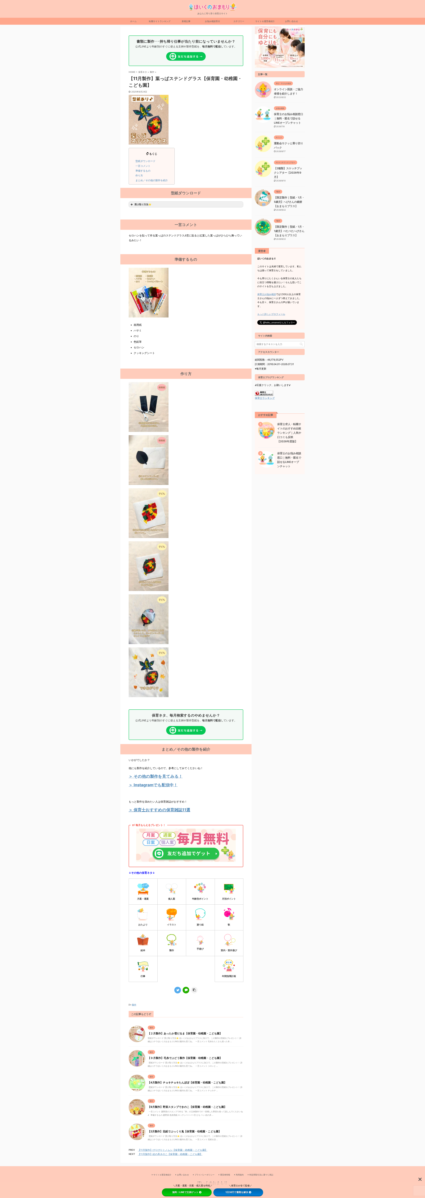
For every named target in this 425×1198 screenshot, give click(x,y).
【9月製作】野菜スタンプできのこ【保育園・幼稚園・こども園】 (187, 1106)
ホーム (133, 21)
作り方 (139, 175)
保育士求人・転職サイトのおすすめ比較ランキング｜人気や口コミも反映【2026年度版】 (289, 432)
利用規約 (240, 1174)
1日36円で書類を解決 (236, 1192)
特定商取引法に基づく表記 (261, 1174)
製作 (134, 1004)
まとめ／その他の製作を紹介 (151, 180)
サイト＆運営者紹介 (265, 21)
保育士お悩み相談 (266, 294)
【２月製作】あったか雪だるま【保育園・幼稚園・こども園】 (185, 1033)
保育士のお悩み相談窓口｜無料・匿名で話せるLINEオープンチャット (288, 118)
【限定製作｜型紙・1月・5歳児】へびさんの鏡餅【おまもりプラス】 (289, 202)
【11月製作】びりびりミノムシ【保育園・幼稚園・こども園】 (172, 1150)
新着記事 (186, 21)
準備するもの (142, 170)
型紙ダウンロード (145, 161)
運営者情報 (225, 1174)
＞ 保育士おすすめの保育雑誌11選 (159, 809)
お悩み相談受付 (212, 21)
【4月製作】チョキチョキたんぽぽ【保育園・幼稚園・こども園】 (187, 1082)
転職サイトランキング (159, 21)
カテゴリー (238, 21)
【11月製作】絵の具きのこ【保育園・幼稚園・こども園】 (170, 1154)
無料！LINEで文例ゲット (185, 1192)
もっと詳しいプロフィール (271, 314)
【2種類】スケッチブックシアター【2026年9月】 (288, 173)
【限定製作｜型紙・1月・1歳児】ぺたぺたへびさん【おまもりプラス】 (289, 231)
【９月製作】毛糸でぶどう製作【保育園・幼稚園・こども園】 (185, 1058)
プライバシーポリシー (204, 1174)
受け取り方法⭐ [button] (142, 204)
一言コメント (142, 165)
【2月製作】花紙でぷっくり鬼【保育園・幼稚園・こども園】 (184, 1131)
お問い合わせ (291, 21)
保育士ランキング (265, 398)
